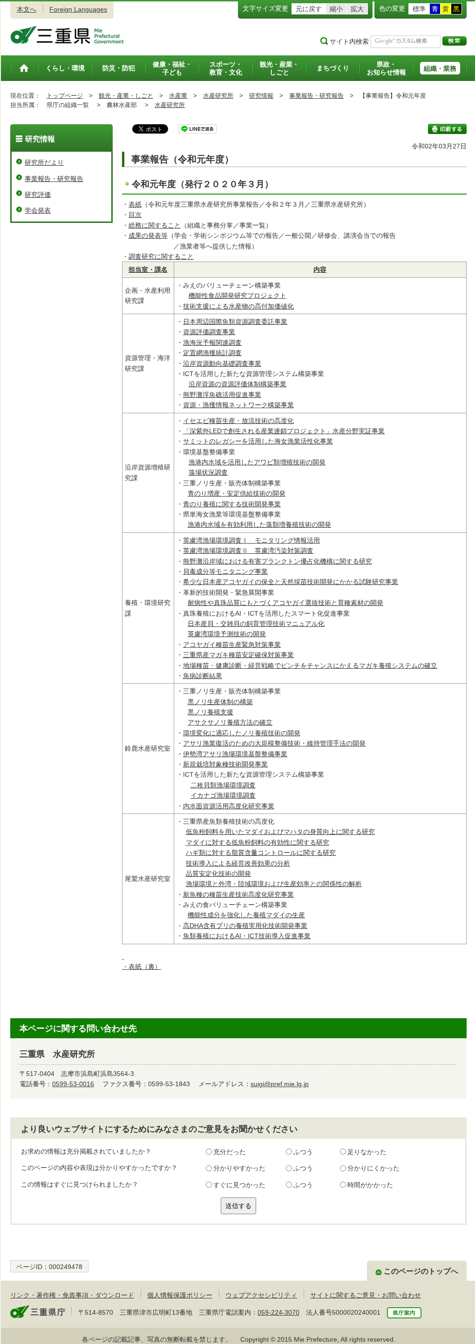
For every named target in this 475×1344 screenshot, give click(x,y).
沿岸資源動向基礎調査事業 (222, 363)
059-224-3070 (278, 1312)
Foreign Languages (78, 9)
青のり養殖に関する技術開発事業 (232, 504)
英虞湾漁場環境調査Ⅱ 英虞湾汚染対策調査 (248, 550)
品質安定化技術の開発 (218, 873)
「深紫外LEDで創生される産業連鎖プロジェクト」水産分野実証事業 (284, 431)
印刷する (447, 129)
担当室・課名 (148, 269)
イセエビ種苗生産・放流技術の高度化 (238, 420)
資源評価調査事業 (209, 332)
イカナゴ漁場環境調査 (223, 795)
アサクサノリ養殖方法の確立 (230, 722)
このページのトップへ (421, 1271)
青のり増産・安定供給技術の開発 (236, 493)
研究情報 (261, 95)
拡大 (357, 9)
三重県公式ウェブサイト (67, 35)
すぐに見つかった (239, 1185)
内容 (319, 269)
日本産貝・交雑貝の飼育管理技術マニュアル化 (256, 623)
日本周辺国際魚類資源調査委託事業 (235, 321)
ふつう (303, 1152)
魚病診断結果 (202, 675)
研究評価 (38, 194)
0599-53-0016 (73, 1084)
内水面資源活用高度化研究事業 (228, 806)
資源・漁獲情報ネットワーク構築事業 (238, 405)
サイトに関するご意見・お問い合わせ (365, 1295)
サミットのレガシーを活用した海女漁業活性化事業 (258, 441)
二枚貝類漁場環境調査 (223, 785)
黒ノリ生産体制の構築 (220, 702)
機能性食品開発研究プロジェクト (237, 295)
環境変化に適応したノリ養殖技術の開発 (241, 733)
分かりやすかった (239, 1168)
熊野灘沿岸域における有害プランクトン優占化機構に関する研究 (277, 561)
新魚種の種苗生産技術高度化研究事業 (238, 894)
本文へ (26, 9)
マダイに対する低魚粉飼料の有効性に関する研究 (257, 842)
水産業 (178, 95)
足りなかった (367, 1152)
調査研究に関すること (161, 256)
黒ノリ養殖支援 (210, 712)
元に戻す (309, 9)
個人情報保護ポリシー (179, 1295)
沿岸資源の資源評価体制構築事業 (237, 384)
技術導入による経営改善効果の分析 (238, 863)
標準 (419, 9)
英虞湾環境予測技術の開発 (227, 634)
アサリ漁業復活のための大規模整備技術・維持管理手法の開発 (274, 743)
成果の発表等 (148, 235)
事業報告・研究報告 (316, 95)
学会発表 (38, 210)
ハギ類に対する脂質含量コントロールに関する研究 (261, 852)
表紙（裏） (145, 966)
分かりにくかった (373, 1168)
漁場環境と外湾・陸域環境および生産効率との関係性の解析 (274, 883)
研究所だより (44, 162)
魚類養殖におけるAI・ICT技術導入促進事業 (247, 936)
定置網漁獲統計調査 (212, 352)
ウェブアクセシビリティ (261, 1295)
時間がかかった (370, 1185)
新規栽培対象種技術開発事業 (225, 764)
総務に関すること (155, 225)
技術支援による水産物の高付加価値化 (238, 306)
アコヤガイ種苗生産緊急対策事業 (232, 644)
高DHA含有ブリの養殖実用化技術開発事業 (245, 925)
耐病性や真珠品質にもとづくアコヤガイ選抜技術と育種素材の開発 (285, 602)
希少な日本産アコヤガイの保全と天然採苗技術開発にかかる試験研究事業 (290, 581)
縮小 (336, 9)
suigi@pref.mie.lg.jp (280, 1084)
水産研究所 (218, 95)
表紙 (135, 204)
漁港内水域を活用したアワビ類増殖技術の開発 (257, 462)
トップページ (65, 95)
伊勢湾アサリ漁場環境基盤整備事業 (235, 754)
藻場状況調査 (208, 472)
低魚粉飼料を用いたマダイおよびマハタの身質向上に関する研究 (280, 831)
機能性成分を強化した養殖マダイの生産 (246, 915)
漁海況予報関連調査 (212, 342)
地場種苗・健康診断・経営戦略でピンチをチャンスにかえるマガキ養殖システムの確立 (310, 665)
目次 (135, 214)
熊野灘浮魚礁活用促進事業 (222, 394)
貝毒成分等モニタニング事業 (225, 571)
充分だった (229, 1152)
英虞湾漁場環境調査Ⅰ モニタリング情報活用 (251, 540)
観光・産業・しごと (126, 95)
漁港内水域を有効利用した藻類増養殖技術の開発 (259, 524)
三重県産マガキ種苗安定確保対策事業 (238, 655)
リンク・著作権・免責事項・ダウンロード (72, 1295)
